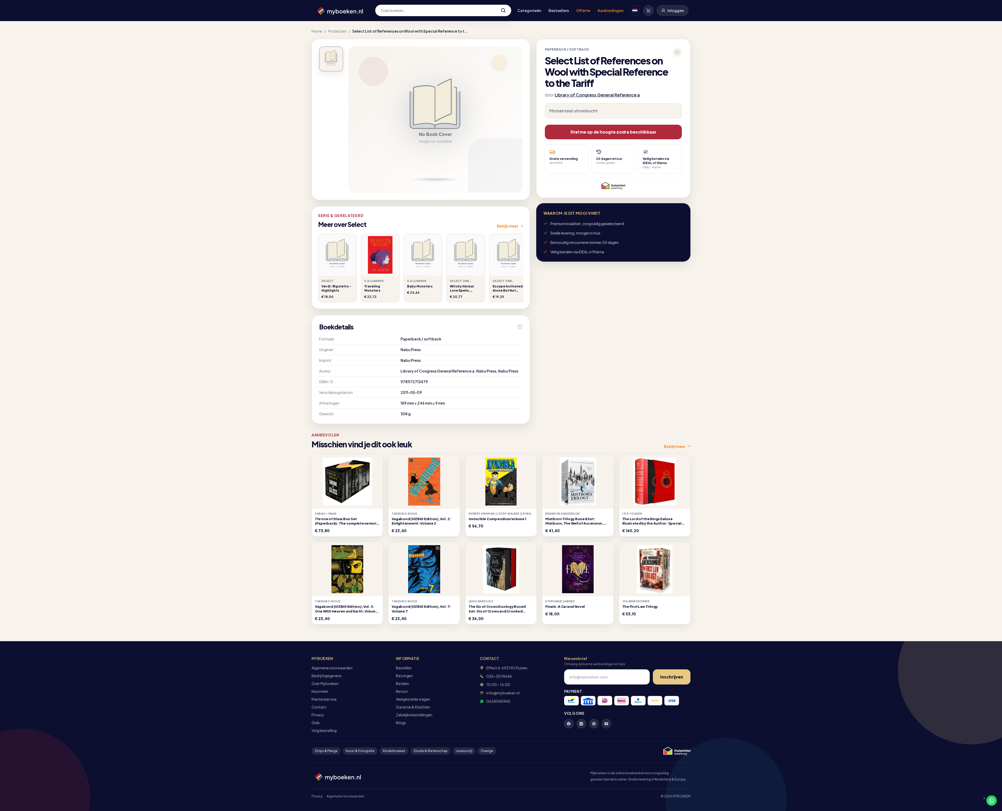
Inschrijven (671, 677)
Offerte (583, 10)
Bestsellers (558, 10)
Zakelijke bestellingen (414, 714)
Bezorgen (404, 675)
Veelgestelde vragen (413, 699)
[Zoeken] (503, 10)
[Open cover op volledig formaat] (331, 58)
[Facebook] (569, 723)
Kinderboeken (394, 751)
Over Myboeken (325, 683)
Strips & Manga (326, 751)
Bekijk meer (507, 226)
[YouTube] (606, 723)
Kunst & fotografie (360, 751)
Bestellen (404, 667)
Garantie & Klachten (413, 707)
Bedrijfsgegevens (327, 675)
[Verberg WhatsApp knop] (982, 800)
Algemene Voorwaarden (345, 796)
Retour (402, 691)
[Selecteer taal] (635, 10)
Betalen (402, 683)
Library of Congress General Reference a (597, 95)
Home (317, 31)
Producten (337, 31)
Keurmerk (320, 691)
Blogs (401, 722)
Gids (316, 722)
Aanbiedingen (610, 10)
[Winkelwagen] (648, 10)
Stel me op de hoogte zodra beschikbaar (613, 132)
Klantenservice (324, 699)
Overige (487, 751)
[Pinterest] (594, 723)
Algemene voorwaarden (332, 667)
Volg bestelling (324, 730)
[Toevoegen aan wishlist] (677, 52)
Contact (319, 707)
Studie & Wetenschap (431, 751)
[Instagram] (581, 723)
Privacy (318, 714)
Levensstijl (464, 751)
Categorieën (529, 10)
